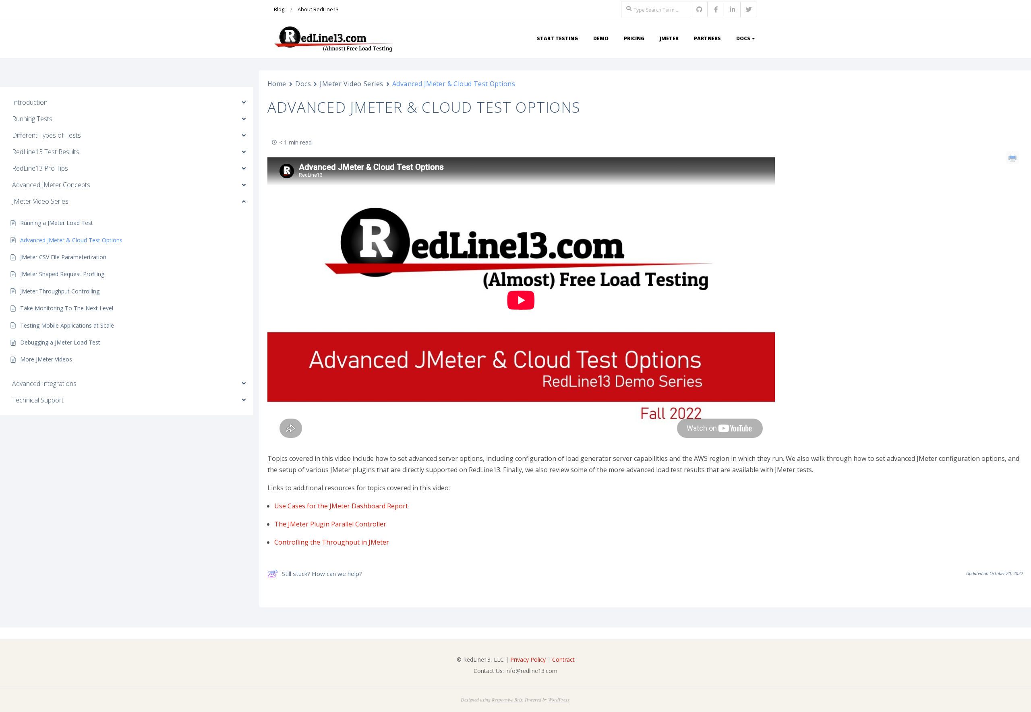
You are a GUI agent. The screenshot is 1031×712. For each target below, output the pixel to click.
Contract (563, 659)
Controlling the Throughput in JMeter (331, 542)
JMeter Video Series (351, 83)
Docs (743, 38)
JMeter (669, 38)
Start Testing (557, 38)
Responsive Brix (507, 699)
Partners (707, 38)
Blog (279, 9)
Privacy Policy (528, 659)
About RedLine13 (318, 9)
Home (276, 83)
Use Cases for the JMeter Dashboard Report (341, 505)
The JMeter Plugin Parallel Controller (330, 524)
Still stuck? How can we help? (322, 574)
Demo (601, 38)
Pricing (634, 38)
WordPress (558, 699)
